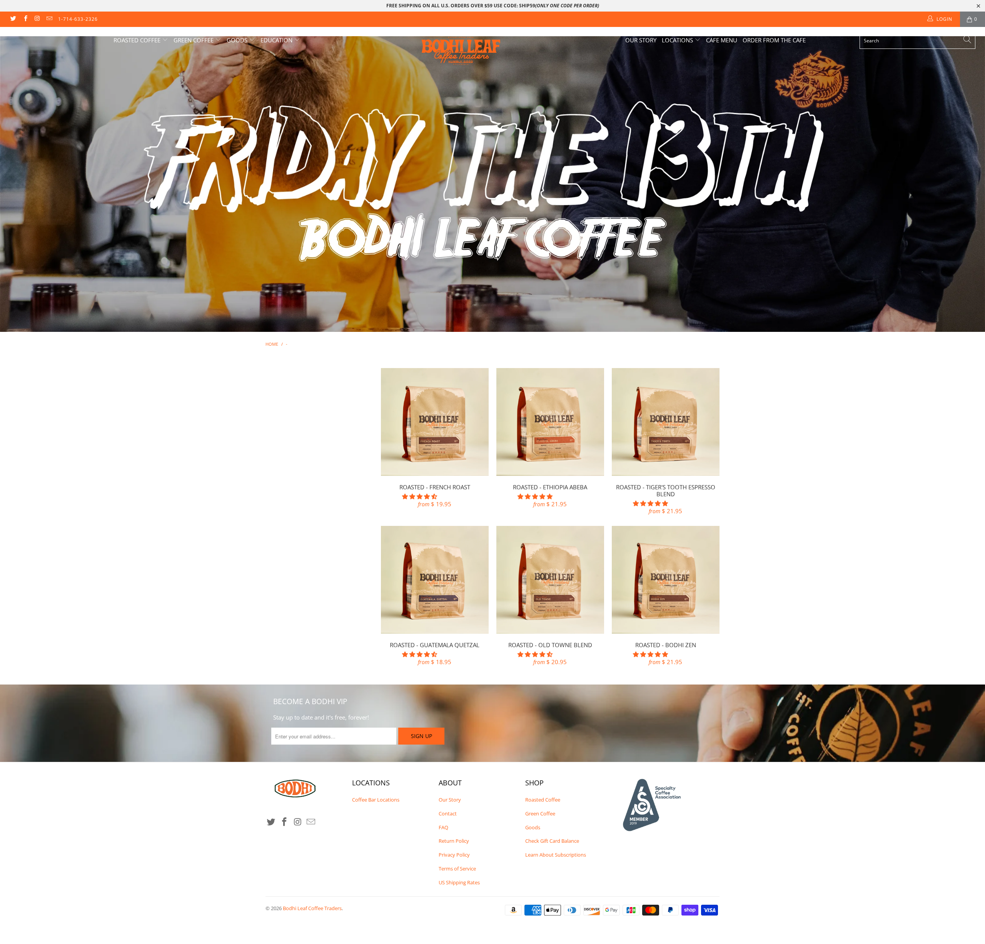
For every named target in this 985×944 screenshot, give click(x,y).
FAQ (443, 827)
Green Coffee (540, 813)
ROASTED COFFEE (138, 40)
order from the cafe (774, 40)
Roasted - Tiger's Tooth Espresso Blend (666, 422)
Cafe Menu (721, 40)
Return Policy (454, 840)
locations (678, 40)
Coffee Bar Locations (375, 799)
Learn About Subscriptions (555, 854)
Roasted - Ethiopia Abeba (550, 422)
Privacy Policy (454, 854)
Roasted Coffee (542, 799)
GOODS (238, 40)
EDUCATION (277, 40)
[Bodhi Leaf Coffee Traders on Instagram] (37, 19)
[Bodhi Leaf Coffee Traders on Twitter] (13, 19)
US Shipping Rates (459, 882)
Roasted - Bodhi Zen (666, 580)
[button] (419, 496)
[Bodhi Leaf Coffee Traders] (496, 51)
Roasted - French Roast (435, 422)
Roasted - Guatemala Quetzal (435, 580)
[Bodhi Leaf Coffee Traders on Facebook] (25, 19)
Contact (448, 813)
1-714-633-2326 (78, 19)
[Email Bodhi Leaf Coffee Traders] (49, 19)
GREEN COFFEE (194, 40)
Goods (532, 827)
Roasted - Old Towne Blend (550, 580)
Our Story (640, 40)
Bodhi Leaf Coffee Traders (312, 908)
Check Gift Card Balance (552, 840)
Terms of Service (457, 868)
